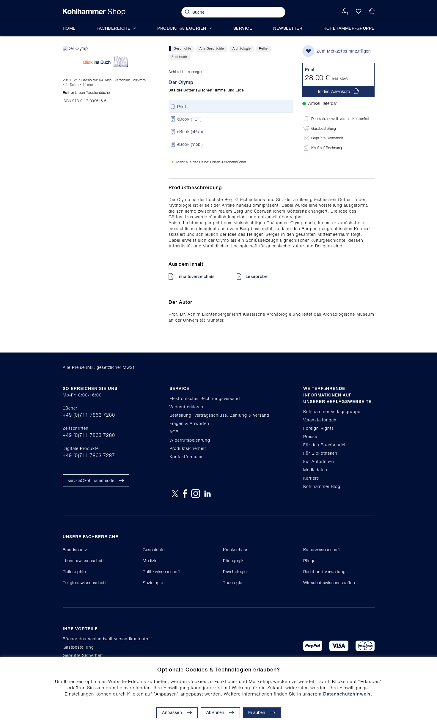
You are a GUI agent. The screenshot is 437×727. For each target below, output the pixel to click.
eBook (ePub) (190, 131)
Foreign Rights (318, 428)
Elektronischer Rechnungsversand (204, 398)
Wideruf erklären (186, 406)
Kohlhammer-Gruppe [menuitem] (349, 28)
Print (181, 106)
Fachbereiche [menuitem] (113, 28)
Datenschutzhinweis (347, 693)
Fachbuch (179, 57)
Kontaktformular (186, 456)
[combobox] (233, 12)
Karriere (311, 478)
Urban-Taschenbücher (87, 92)
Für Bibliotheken (320, 453)
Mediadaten (315, 469)
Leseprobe (257, 276)
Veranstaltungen (320, 419)
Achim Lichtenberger (186, 71)
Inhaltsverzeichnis (195, 276)
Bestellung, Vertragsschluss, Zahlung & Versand (219, 415)
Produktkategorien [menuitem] (181, 28)
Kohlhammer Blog (321, 486)
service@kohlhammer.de (91, 480)
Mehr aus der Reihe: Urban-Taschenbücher (211, 162)
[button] (220, 712)
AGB (174, 431)
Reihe (263, 48)
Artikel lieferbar (322, 103)
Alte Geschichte (211, 48)
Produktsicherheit (187, 448)
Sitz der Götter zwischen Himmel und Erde (206, 90)
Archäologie (241, 48)
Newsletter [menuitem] (287, 28)
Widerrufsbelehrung (189, 439)
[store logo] (94, 12)
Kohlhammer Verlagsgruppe (331, 411)
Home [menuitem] (69, 28)
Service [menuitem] (242, 28)
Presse (310, 436)
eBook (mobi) (190, 144)
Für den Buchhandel (324, 444)
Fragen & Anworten (189, 423)
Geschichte (182, 48)
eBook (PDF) (189, 118)
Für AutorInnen (318, 461)
